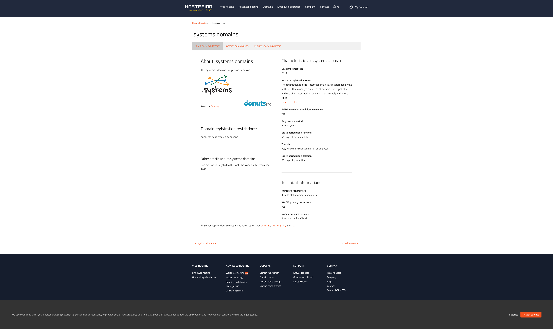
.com (263, 225)
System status (300, 281)
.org (279, 225)
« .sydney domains (205, 243)
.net (273, 225)
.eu (268, 225)
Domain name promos (270, 286)
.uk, (284, 225)
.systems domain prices (237, 46)
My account (361, 7)
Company (331, 277)
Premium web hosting (236, 282)
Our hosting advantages (204, 277)
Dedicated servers (234, 290)
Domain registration (269, 272)
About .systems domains (207, 46)
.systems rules (289, 102)
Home (194, 22)
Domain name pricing (270, 281)
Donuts (215, 106)
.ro (292, 225)
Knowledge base (301, 272)
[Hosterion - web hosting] (198, 8)
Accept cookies (531, 314)
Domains (203, 22)
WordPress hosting (237, 272)
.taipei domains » (348, 243)
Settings (513, 314)
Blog (329, 281)
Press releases (334, 272)
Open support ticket (303, 277)
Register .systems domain (267, 46)
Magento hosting (234, 277)
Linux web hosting (201, 272)
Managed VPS (232, 286)
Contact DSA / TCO (336, 290)
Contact (331, 286)
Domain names (267, 277)
